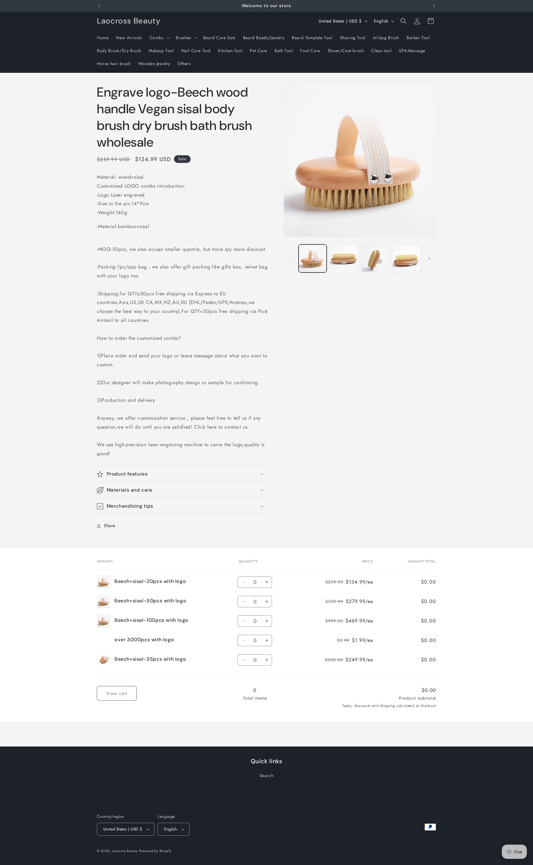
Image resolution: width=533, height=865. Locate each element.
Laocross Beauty (125, 850)
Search (267, 775)
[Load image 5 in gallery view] (406, 258)
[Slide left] (290, 258)
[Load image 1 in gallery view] (313, 258)
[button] (159, 37)
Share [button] (109, 525)
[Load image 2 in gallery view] (344, 258)
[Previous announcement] (99, 6)
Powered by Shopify (155, 850)
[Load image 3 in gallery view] (375, 258)
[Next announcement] (434, 6)
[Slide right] (429, 258)
